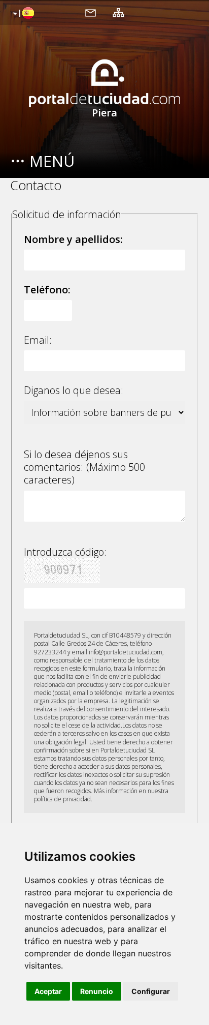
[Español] (22, 13)
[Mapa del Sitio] (118, 12)
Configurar (150, 991)
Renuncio (96, 991)
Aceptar (48, 991)
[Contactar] (90, 12)
